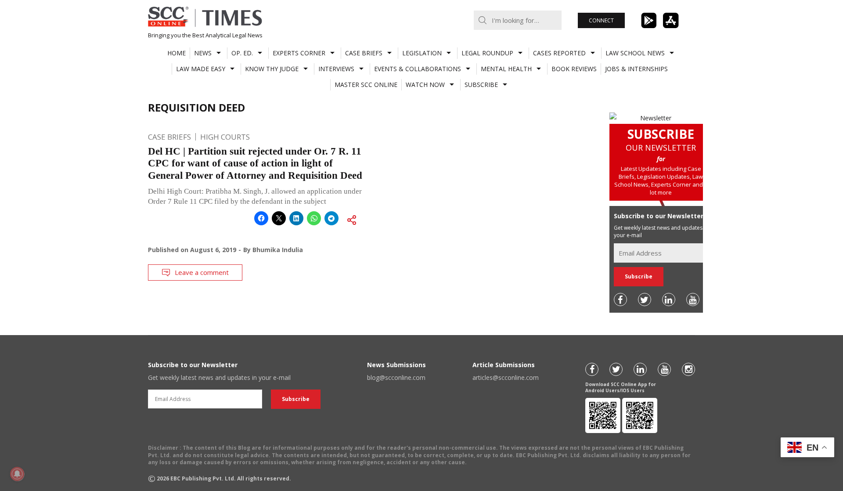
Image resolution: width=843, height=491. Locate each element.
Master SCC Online (366, 84)
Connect (601, 20)
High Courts (225, 137)
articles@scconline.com (505, 377)
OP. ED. (242, 53)
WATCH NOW (425, 84)
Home (176, 53)
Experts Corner (299, 53)
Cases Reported (559, 53)
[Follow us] (620, 299)
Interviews (336, 69)
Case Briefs (363, 53)
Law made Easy (200, 69)
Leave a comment (202, 272)
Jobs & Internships (636, 69)
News (203, 53)
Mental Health (506, 69)
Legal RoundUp (487, 53)
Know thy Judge (272, 69)
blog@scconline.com (396, 377)
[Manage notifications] (17, 474)
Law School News (635, 53)
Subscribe (481, 84)
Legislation (422, 53)
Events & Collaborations (417, 69)
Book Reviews (574, 69)
